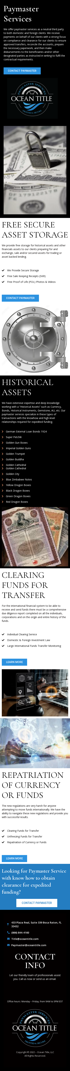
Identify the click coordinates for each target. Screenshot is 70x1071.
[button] (22, 70)
